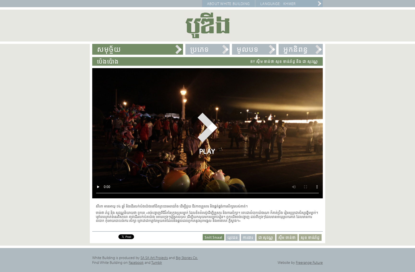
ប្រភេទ (199, 49)
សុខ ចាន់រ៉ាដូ (310, 237)
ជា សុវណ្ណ (265, 237)
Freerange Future (309, 262)
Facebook (136, 262)
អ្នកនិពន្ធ (295, 49)
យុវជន (232, 237)
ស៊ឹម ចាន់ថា (287, 237)
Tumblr (156, 262)
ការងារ (248, 237)
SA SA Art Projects (154, 257)
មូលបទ (247, 49)
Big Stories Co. (187, 257)
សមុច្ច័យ (109, 49)
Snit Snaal (213, 237)
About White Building (228, 3)
